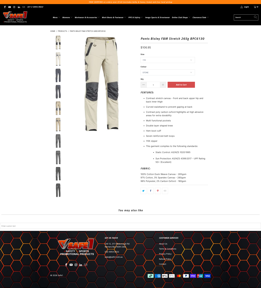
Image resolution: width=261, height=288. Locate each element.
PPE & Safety (134, 17)
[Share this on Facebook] (151, 191)
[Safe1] (15, 17)
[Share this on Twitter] (143, 191)
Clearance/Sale (199, 17)
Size (142, 54)
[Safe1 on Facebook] (4, 7)
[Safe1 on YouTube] (9, 7)
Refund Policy (165, 259)
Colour (143, 67)
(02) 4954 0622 (112, 252)
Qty (142, 79)
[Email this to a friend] (165, 191)
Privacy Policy (165, 254)
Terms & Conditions (167, 249)
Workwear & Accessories (86, 17)
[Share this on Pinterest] (158, 191)
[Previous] (67, 84)
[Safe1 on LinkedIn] (19, 7)
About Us (163, 244)
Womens (66, 17)
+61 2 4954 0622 (35, 6)
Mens (55, 17)
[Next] (135, 84)
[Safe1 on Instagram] (14, 7)
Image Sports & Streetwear (157, 17)
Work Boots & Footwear (113, 17)
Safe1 (60, 275)
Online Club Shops (180, 17)
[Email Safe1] (23, 7)
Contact (162, 264)
